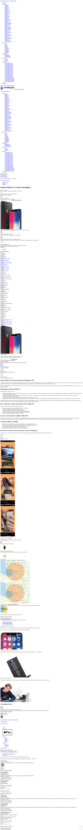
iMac (4, 147)
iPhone (4, 93)
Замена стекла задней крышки (6, 262)
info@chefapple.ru (3, 721)
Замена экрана (3, 287)
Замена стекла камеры (4, 289)
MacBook (4, 143)
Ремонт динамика (3, 264)
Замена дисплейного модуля (5, 319)
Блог (6, 744)
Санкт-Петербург (6, 91)
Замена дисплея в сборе (5, 258)
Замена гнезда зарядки (4, 266)
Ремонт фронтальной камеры (6, 303)
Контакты (4, 171)
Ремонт (4, 736)
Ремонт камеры (3, 305)
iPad (3, 131)
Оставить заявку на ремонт (16, 200)
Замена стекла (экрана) (4, 260)
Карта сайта (5, 754)
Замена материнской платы (5, 276)
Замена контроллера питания (6, 323)
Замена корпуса (3, 291)
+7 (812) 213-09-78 (30, 432)
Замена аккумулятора (4, 268)
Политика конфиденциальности (9, 753)
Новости (6, 746)
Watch (4, 151)
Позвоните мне (14, 359)
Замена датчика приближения (6, 321)
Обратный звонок (10, 85)
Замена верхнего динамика (5, 309)
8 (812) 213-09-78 (3, 85)
